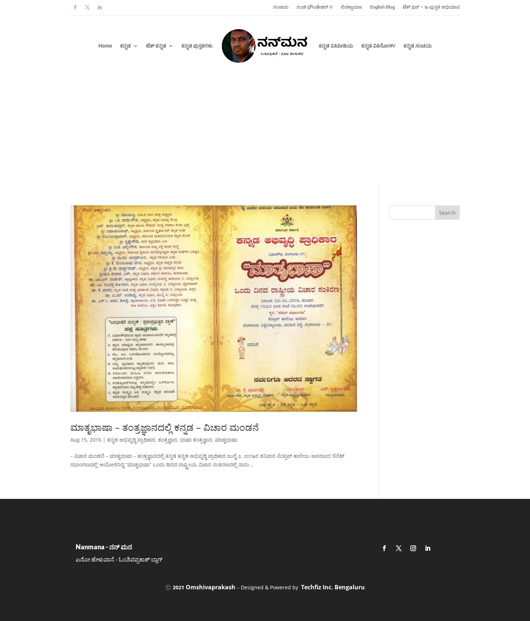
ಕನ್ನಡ (125, 46)
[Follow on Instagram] (413, 548)
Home (105, 46)
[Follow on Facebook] (75, 7)
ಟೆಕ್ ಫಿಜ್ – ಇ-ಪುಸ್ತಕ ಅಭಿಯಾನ (431, 7)
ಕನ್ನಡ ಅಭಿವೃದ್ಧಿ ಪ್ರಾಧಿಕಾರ (131, 439)
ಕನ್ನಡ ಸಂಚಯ (417, 46)
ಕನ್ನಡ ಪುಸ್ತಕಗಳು (197, 46)
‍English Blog (382, 7)
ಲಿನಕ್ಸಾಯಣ (351, 7)
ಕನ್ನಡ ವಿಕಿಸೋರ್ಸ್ (378, 46)
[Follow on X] (87, 7)
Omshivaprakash (210, 587)
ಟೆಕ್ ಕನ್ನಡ (156, 46)
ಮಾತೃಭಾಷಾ (226, 439)
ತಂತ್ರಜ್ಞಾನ (167, 439)
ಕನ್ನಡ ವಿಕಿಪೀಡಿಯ (336, 46)
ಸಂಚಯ (280, 7)
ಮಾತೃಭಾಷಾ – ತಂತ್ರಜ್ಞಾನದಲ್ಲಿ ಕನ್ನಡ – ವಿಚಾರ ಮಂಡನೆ (164, 427)
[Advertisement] (265, 130)
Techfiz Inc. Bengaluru (333, 587)
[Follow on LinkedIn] (99, 7)
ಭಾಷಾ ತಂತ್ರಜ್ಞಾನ (196, 439)
